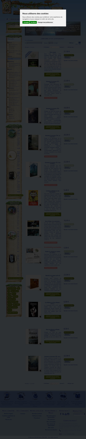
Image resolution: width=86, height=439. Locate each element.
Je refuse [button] (33, 22)
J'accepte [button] (26, 22)
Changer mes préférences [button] (45, 22)
